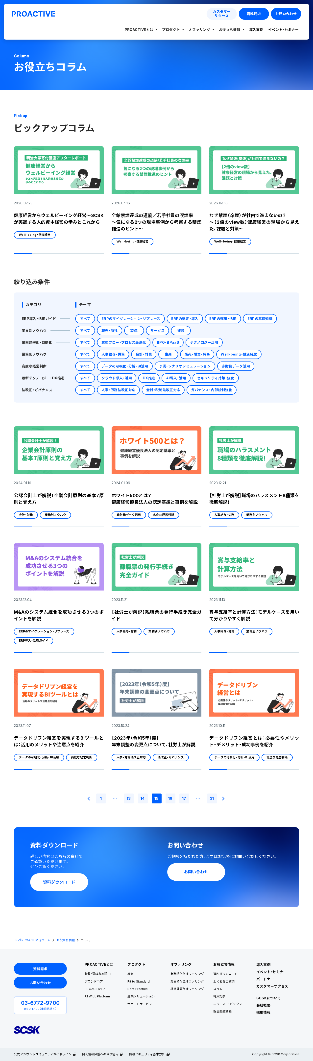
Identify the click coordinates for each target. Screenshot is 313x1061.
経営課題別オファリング (187, 989)
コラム (217, 989)
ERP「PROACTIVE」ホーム (32, 940)
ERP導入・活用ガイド (39, 318)
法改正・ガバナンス (37, 390)
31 (212, 798)
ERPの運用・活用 (223, 318)
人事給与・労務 (113, 354)
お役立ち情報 (229, 29)
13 (129, 798)
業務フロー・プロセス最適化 (123, 342)
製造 (134, 330)
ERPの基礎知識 (260, 318)
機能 (130, 974)
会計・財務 (144, 354)
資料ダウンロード (225, 974)
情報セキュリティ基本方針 (147, 1054)
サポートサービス (139, 1004)
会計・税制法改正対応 (163, 390)
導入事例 (256, 29)
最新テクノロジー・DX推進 (43, 378)
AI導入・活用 (176, 378)
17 (184, 798)
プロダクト (171, 29)
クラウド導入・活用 (116, 378)
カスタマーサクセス (272, 986)
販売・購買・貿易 (197, 354)
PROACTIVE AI (95, 989)
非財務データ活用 (236, 366)
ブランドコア (94, 981)
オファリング (199, 29)
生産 (168, 354)
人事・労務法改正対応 (118, 390)
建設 (181, 330)
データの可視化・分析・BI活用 (124, 366)
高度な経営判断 (34, 366)
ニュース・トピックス (227, 1004)
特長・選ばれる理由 (98, 974)
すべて (85, 318)
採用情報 (263, 1012)
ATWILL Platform (97, 996)
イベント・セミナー (283, 29)
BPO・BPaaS (168, 342)
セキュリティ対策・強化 (215, 378)
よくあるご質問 (224, 981)
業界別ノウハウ (34, 330)
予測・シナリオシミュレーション (185, 366)
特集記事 (219, 996)
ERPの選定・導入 (184, 318)
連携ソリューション (141, 996)
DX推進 (149, 378)
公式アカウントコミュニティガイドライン (43, 1054)
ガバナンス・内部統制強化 (211, 390)
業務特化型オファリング (187, 974)
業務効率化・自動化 (37, 342)
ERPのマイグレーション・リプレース (130, 318)
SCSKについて (268, 998)
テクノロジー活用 (204, 342)
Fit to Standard (138, 981)
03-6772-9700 (40, 1003)
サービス (157, 330)
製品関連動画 (222, 1011)
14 (143, 798)
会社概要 (263, 1005)
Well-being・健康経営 (35, 235)
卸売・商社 (109, 330)
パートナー (265, 979)
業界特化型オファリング (187, 981)
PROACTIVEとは (139, 29)
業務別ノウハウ (34, 354)
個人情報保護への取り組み (100, 1054)
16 (170, 798)
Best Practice (137, 989)
